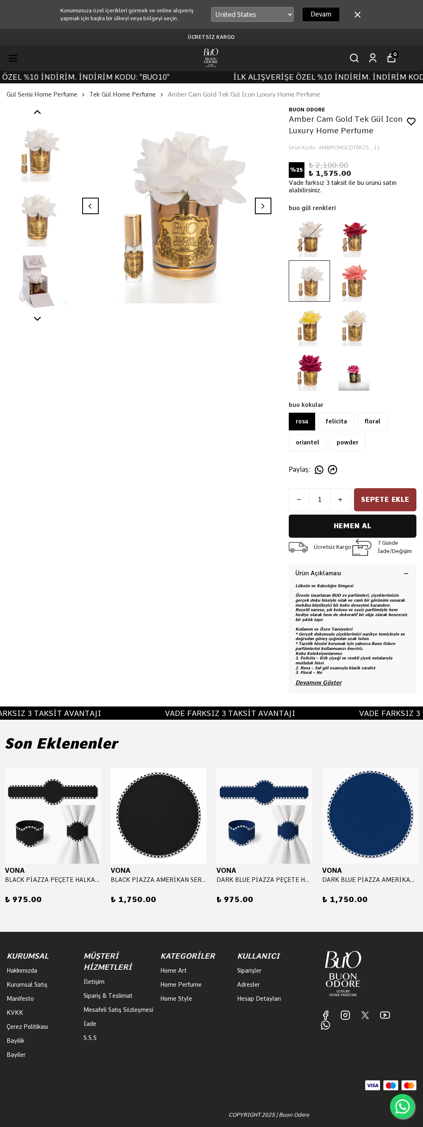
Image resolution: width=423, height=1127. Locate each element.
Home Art (173, 970)
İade (89, 1024)
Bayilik (15, 1040)
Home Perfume (181, 984)
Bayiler (16, 1054)
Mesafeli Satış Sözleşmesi (118, 1010)
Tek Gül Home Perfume (122, 94)
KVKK (15, 1012)
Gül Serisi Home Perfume (42, 94)
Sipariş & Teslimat (108, 995)
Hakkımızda (22, 970)
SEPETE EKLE (385, 499)
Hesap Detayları (259, 998)
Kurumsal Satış (27, 984)
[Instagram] (345, 1015)
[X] (365, 1015)
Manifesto (20, 998)
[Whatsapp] (325, 1025)
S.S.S (90, 1038)
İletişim (94, 981)
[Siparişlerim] (373, 58)
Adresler (248, 984)
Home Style (176, 998)
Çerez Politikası (27, 1026)
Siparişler (249, 970)
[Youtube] (385, 1015)
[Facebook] (325, 1015)
